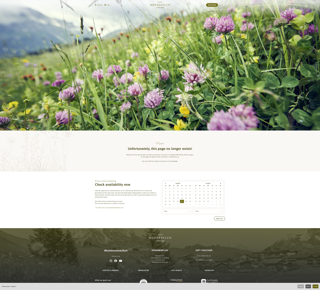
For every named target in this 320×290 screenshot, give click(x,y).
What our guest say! (103, 280)
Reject (308, 286)
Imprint (13, 286)
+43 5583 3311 (100, 207)
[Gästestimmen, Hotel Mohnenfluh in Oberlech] (209, 281)
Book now (219, 218)
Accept (315, 286)
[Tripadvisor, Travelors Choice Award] (143, 282)
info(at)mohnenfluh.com (115, 207)
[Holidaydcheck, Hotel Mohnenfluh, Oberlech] (176, 280)
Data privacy (6, 286)
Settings (300, 286)
